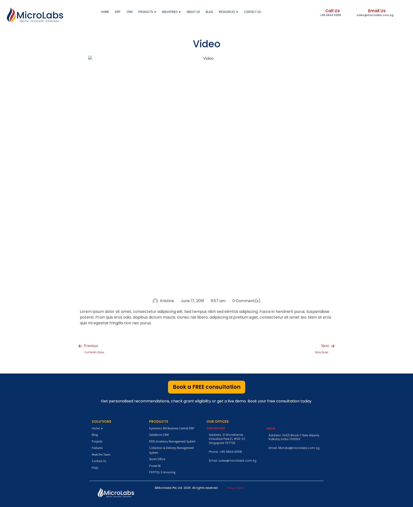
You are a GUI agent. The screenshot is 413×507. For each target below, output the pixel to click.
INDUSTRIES (169, 12)
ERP (117, 12)
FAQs (95, 468)
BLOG (209, 12)
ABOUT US (193, 12)
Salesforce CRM (159, 435)
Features (97, 448)
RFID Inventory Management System (172, 441)
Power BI (155, 466)
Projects (97, 441)
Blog (95, 435)
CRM (129, 12)
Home (105, 12)
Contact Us (99, 461)
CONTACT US (252, 12)
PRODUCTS (145, 12)
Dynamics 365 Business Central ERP (172, 428)
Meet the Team (101, 455)
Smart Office (157, 459)
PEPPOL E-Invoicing (162, 472)
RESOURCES (227, 12)
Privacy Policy (235, 488)
